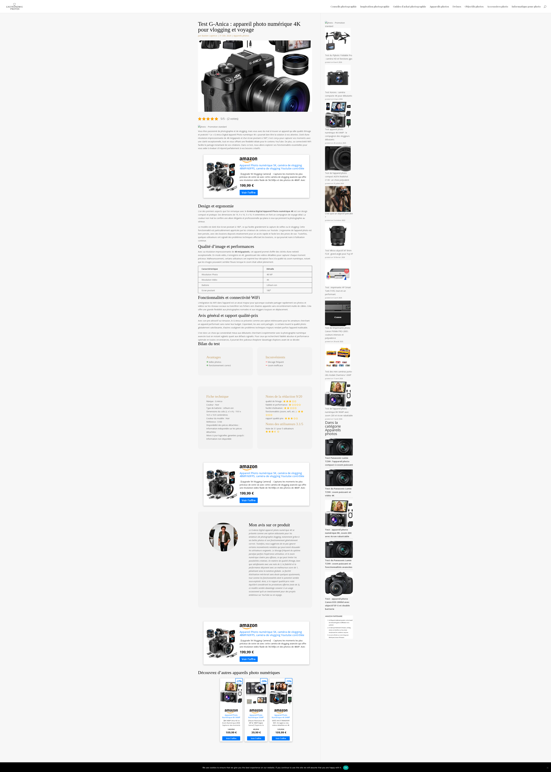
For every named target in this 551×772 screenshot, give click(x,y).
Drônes (457, 6)
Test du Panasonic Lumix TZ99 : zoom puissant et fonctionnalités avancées (338, 564)
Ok (346, 767)
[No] (547, 767)
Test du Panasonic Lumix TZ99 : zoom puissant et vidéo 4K (338, 492)
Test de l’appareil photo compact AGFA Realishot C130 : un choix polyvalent (337, 176)
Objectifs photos (474, 6)
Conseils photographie (344, 6)
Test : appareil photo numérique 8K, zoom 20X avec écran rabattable (338, 533)
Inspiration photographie (374, 6)
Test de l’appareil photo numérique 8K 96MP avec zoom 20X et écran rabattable (339, 412)
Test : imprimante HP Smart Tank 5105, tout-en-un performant (338, 291)
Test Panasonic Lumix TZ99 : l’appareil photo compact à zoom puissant (339, 461)
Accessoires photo (497, 6)
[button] (212, 126)
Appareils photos (439, 6)
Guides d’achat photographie (409, 6)
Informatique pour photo (526, 6)
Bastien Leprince (209, 35)
